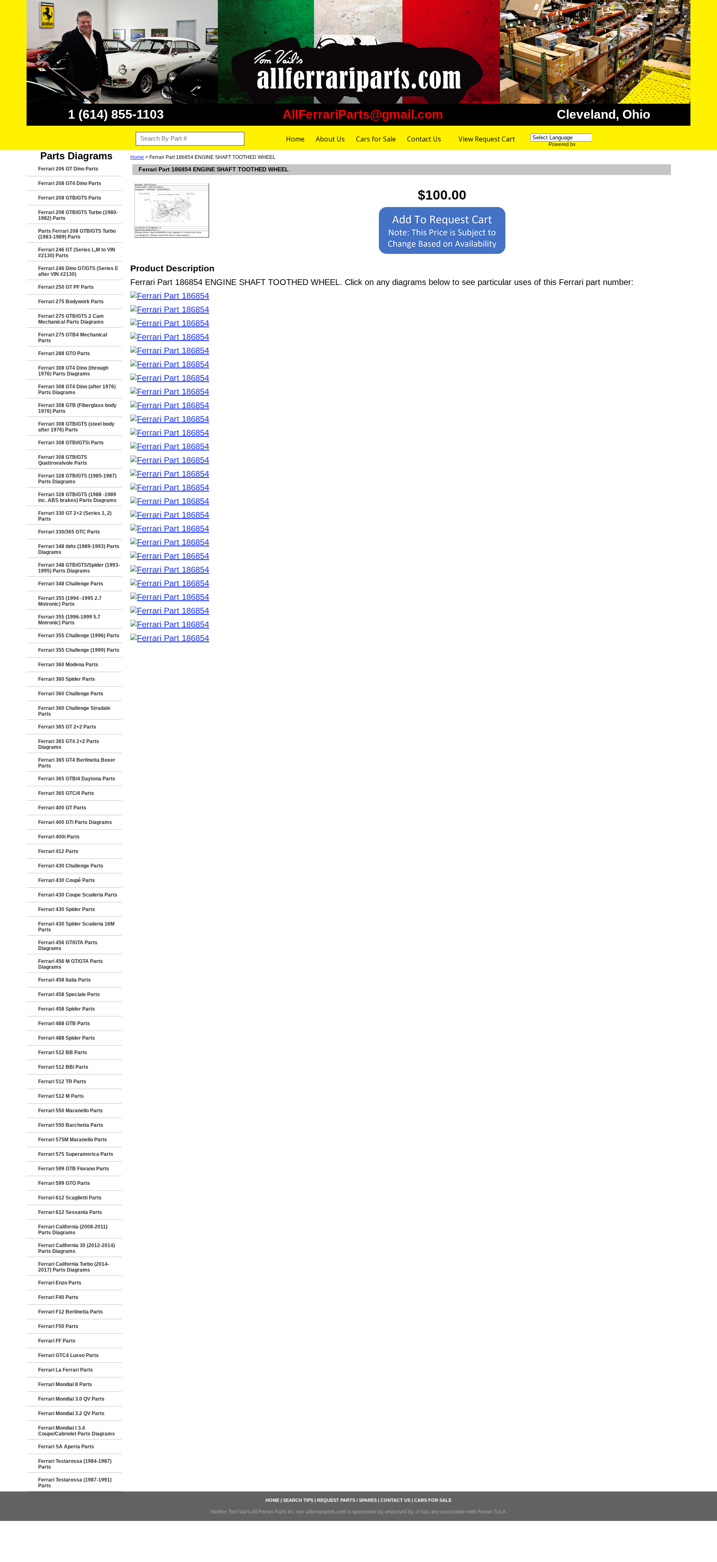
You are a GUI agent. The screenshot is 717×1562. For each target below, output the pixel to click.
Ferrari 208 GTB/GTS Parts (69, 198)
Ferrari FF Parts (57, 1341)
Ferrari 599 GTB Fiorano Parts (73, 1169)
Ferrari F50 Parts (58, 1326)
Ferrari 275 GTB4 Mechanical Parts (72, 338)
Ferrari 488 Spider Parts (66, 1038)
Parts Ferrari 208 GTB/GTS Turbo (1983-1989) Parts (77, 234)
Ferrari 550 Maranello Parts (70, 1111)
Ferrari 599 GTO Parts (64, 1183)
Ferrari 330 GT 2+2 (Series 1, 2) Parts (75, 516)
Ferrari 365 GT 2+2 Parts (67, 727)
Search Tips (298, 1500)
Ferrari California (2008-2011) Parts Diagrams (72, 1229)
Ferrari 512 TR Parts (62, 1081)
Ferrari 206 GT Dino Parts (68, 169)
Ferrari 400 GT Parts (62, 808)
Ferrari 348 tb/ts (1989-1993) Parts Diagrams (79, 549)
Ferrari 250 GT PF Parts (66, 287)
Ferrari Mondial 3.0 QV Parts (71, 1399)
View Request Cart (486, 139)
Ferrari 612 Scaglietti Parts (70, 1198)
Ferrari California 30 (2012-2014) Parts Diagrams (76, 1248)
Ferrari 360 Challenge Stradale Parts (74, 711)
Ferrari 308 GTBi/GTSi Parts (71, 443)
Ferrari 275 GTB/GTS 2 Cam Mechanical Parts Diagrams (71, 319)
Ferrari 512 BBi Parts (63, 1067)
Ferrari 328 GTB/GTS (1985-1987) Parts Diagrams (77, 479)
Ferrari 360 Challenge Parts (70, 694)
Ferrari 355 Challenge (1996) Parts (79, 635)
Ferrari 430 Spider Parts (66, 909)
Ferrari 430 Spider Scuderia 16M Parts (76, 927)
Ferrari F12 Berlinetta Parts (70, 1312)
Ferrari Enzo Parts (59, 1283)
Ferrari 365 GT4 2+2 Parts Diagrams (68, 744)
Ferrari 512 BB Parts (62, 1052)
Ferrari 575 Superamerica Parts (75, 1154)
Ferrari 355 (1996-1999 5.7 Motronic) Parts (69, 620)
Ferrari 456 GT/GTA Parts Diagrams (68, 945)
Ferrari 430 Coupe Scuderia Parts (77, 895)
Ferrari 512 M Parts (61, 1096)
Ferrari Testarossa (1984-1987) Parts (75, 1464)
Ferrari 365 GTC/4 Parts (66, 793)
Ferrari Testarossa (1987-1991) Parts (75, 1483)
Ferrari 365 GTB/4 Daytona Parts (76, 779)
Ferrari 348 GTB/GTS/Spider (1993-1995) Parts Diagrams (79, 568)
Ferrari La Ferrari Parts (65, 1370)
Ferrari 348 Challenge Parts (70, 584)
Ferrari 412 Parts (58, 851)
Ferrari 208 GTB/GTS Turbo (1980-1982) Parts (78, 215)
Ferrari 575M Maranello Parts (72, 1140)
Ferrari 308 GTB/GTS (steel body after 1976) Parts (76, 427)
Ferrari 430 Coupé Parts (66, 880)
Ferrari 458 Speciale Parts (69, 994)
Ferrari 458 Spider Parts (66, 1009)
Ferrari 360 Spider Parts (66, 679)
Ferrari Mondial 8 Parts (65, 1384)
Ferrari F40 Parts (58, 1297)
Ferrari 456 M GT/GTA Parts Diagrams (70, 964)
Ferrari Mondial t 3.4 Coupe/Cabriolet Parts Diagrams (76, 1431)
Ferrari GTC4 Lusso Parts (68, 1355)
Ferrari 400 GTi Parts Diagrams (75, 822)
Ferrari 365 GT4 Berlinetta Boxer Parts (76, 763)
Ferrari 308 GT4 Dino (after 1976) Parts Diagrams (77, 389)
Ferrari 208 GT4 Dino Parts (69, 183)
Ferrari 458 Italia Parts (64, 980)
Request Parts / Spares (347, 1500)
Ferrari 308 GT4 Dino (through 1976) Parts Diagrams (73, 371)
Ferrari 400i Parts (59, 837)
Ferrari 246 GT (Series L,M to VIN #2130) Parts (76, 252)
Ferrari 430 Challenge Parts (70, 866)
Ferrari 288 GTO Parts (64, 353)
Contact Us (424, 139)
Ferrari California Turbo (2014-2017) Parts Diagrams (73, 1267)
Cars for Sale (376, 139)
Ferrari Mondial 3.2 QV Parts (71, 1413)
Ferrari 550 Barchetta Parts (70, 1125)
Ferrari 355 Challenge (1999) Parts (79, 650)
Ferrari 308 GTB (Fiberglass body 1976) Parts (77, 408)
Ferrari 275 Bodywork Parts (71, 302)
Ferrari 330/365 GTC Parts (69, 532)
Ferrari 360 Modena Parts (68, 665)
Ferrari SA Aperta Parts (66, 1447)
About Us (330, 139)
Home (295, 139)
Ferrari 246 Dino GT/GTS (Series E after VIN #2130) (78, 271)
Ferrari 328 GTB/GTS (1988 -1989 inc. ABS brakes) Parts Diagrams (77, 497)
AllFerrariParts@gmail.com (363, 114)
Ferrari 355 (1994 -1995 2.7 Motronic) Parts (70, 601)
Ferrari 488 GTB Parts (64, 1023)
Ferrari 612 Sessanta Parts (70, 1212)
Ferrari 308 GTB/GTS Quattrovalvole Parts (62, 460)
